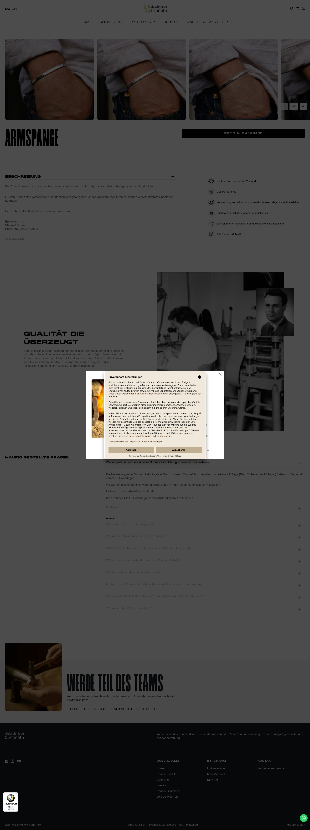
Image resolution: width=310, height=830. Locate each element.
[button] (220, 374)
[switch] (11, 808)
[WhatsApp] (304, 818)
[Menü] (16, 794)
